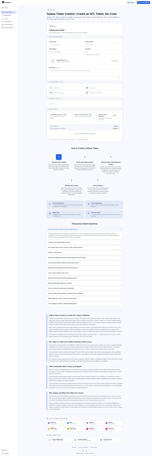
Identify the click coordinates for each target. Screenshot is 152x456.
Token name (53, 41)
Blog (4, 450)
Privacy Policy (93, 447)
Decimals (87, 49)
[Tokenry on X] (83, 450)
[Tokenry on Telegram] (86, 450)
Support (5, 453)
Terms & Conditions (83, 447)
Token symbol (89, 41)
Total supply (53, 49)
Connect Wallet (143, 2)
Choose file (115, 60)
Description (54, 67)
